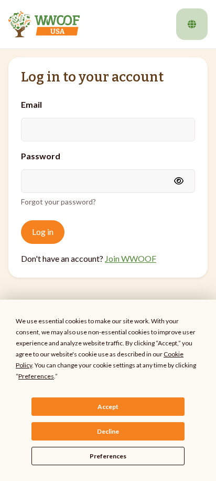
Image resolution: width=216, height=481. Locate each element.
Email (31, 104)
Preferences (108, 456)
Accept (108, 407)
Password (40, 156)
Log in (42, 232)
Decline (108, 431)
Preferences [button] (36, 376)
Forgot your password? (58, 201)
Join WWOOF (130, 258)
